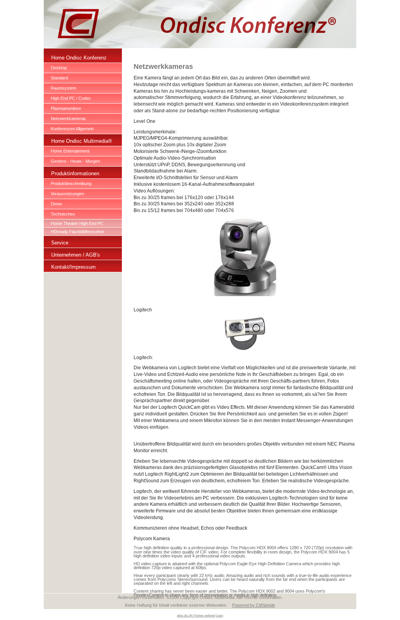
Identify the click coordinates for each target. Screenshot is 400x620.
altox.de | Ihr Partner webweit (196, 615)
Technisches (63, 214)
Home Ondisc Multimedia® (81, 141)
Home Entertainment (70, 151)
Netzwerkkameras (68, 118)
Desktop (59, 67)
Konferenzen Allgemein (72, 128)
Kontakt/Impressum (73, 267)
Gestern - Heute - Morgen (75, 161)
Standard (59, 77)
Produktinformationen (75, 173)
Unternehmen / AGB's (75, 255)
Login (219, 615)
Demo (56, 203)
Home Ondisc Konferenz (79, 58)
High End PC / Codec (71, 98)
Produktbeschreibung (71, 183)
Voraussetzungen (67, 193)
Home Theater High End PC (77, 223)
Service (59, 243)
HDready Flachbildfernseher (77, 231)
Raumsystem (63, 88)
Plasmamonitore (66, 108)
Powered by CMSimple (253, 605)
